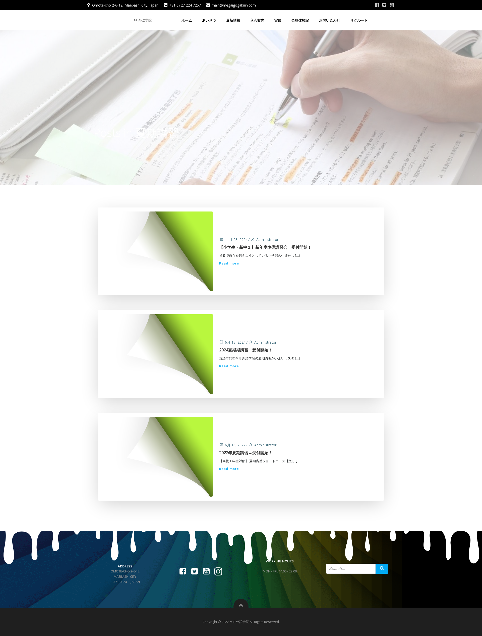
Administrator (267, 239)
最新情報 (233, 20)
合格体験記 (300, 20)
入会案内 (257, 20)
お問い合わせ (329, 20)
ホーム (187, 20)
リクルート (359, 20)
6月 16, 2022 (235, 445)
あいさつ (209, 20)
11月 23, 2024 (236, 239)
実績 (277, 20)
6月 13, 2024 (235, 342)
